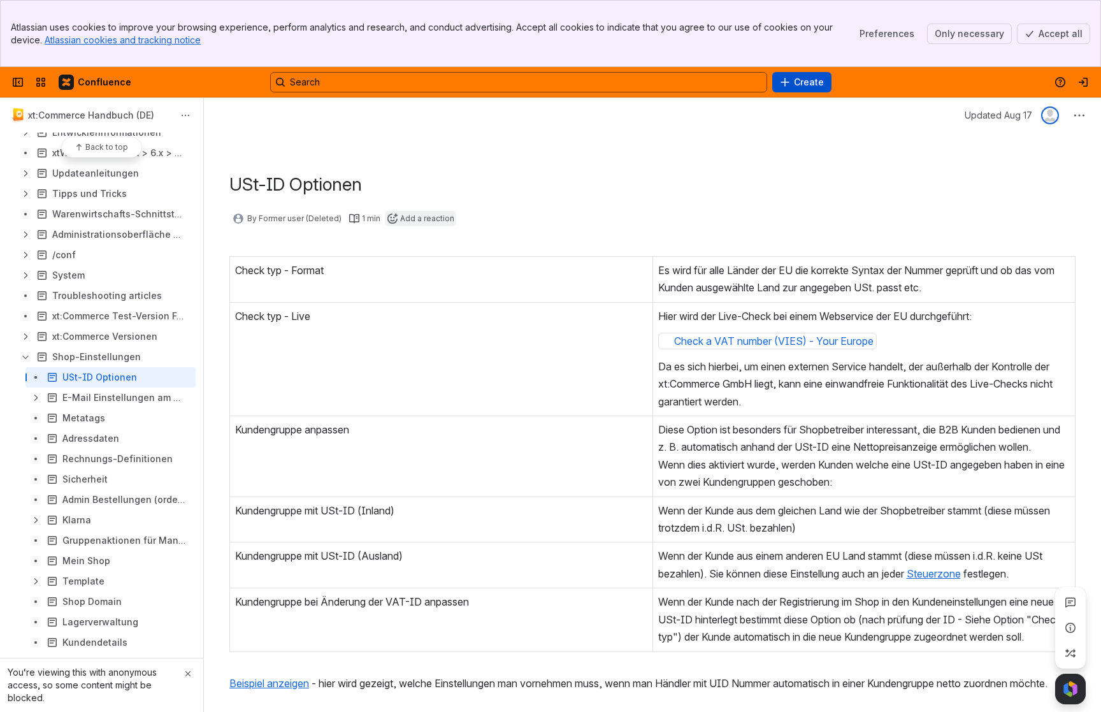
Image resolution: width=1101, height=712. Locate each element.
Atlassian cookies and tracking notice (123, 39)
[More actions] (185, 115)
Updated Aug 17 (998, 115)
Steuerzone (934, 573)
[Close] (188, 673)
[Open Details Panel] (1070, 628)
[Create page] (1070, 653)
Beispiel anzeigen (269, 683)
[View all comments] (1070, 602)
